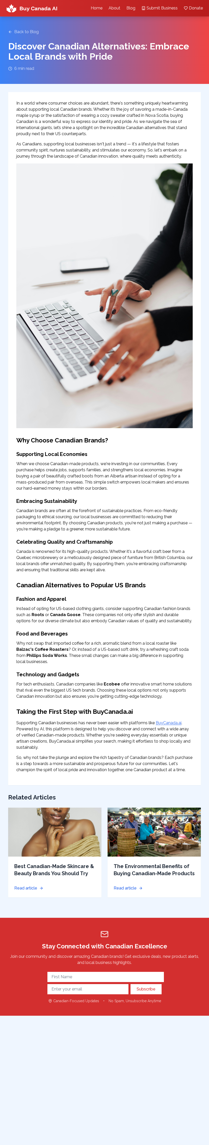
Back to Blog (26, 31)
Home (96, 8)
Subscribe (146, 989)
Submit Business (162, 8)
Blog (130, 8)
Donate (196, 8)
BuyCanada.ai (168, 722)
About (114, 8)
